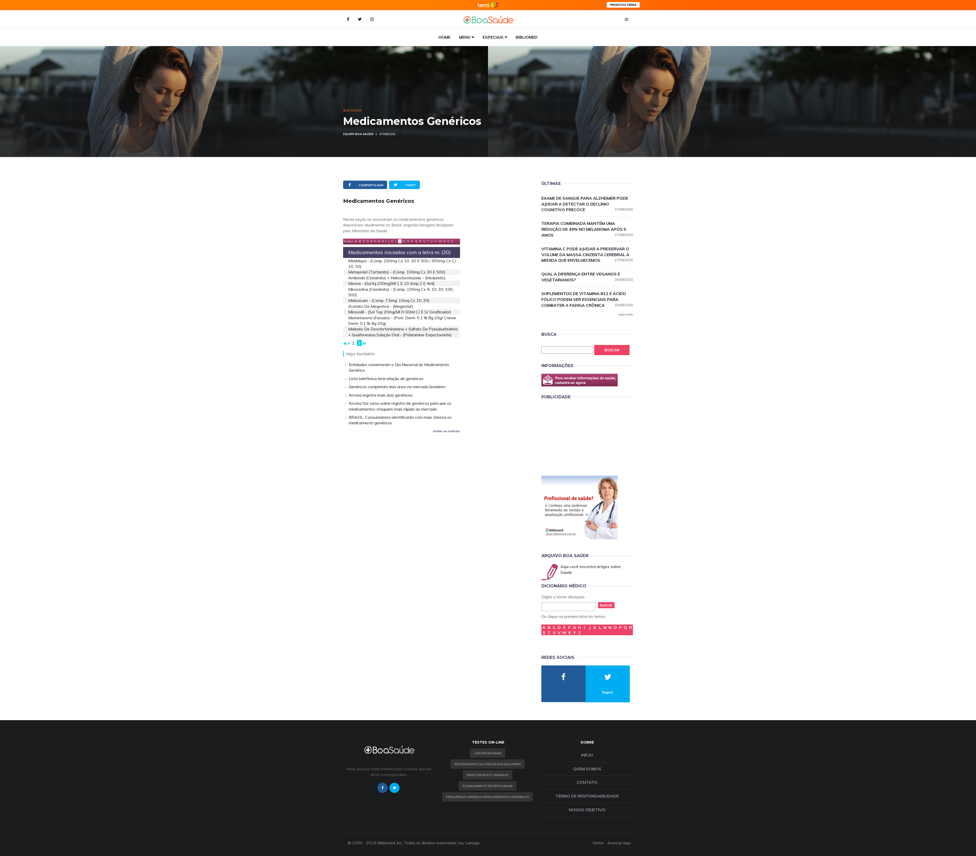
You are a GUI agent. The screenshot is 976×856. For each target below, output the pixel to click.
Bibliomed (527, 37)
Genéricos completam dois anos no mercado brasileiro (397, 386)
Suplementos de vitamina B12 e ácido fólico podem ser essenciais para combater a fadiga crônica (587, 299)
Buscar (611, 350)
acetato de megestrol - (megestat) (380, 306)
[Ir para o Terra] (488, 5)
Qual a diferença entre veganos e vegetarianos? (587, 276)
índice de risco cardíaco (488, 775)
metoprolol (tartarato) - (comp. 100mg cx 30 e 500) (396, 271)
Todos (348, 241)
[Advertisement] (579, 437)
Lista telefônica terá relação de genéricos (386, 378)
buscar (606, 605)
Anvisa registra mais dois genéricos (381, 395)
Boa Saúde (352, 110)
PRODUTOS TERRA (623, 4)
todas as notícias (447, 431)
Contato (587, 782)
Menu (464, 37)
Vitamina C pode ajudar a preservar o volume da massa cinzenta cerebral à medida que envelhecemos (587, 254)
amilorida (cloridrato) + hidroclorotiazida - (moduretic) (397, 277)
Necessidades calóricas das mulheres (487, 764)
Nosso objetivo (587, 809)
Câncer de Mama (487, 753)
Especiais (493, 37)
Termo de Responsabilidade (587, 796)
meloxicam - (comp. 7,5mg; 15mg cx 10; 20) (389, 300)
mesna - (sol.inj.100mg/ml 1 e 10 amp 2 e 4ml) (391, 283)
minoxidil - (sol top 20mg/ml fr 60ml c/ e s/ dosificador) (399, 311)
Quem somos (587, 768)
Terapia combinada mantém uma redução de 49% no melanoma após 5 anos (587, 229)
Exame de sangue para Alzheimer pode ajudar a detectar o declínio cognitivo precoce (587, 204)
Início (587, 755)
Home (444, 37)
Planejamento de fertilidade (488, 786)
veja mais (625, 314)
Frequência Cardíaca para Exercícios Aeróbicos (487, 797)
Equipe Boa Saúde (358, 134)
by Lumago (470, 842)
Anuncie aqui (618, 842)
